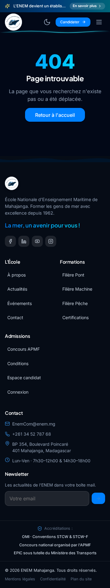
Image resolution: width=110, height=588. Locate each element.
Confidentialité (53, 579)
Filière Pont (73, 274)
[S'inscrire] (98, 498)
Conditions (17, 363)
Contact (15, 317)
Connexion (17, 392)
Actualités (17, 289)
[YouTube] (37, 241)
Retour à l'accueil (55, 115)
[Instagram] (50, 241)
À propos (16, 274)
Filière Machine (77, 289)
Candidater (69, 22)
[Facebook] (10, 241)
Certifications (75, 317)
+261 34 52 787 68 (31, 434)
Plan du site (81, 579)
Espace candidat (24, 377)
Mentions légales (20, 579)
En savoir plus (85, 6)
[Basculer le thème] (47, 22)
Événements (19, 303)
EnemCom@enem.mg (33, 423)
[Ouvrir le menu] (99, 22)
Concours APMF (23, 349)
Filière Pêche (75, 303)
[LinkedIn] (23, 241)
